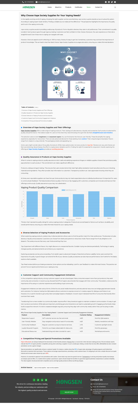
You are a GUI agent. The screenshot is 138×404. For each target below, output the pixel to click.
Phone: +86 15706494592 (99, 386)
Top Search (75, 398)
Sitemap (81, 398)
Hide (36, 107)
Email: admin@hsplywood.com (100, 384)
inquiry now (69, 392)
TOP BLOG (87, 398)
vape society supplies (85, 19)
